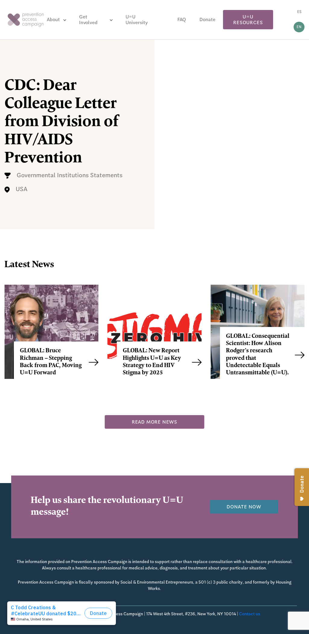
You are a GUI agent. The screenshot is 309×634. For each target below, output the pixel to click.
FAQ (181, 19)
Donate (207, 19)
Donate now (244, 507)
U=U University (137, 19)
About (53, 19)
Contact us (249, 613)
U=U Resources (248, 19)
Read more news (154, 422)
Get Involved (88, 19)
